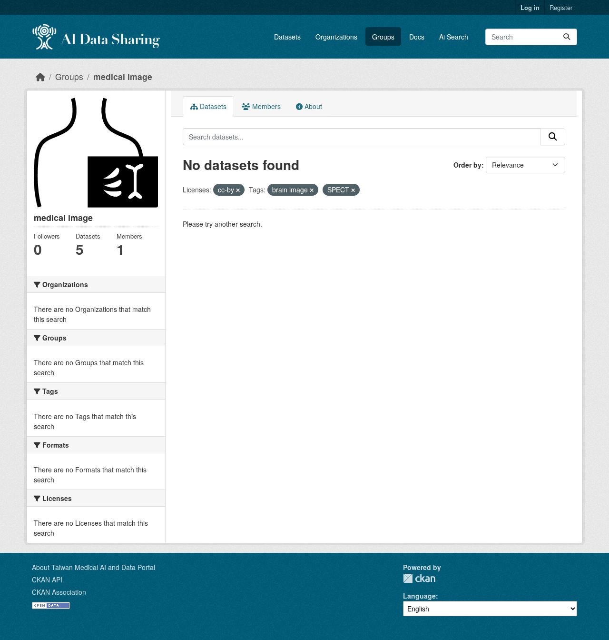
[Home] (40, 76)
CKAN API (47, 579)
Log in (530, 7)
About (312, 106)
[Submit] (566, 37)
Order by (467, 165)
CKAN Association (59, 592)
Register (561, 7)
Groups (383, 36)
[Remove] (238, 190)
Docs (416, 36)
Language (419, 595)
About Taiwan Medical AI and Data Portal (93, 567)
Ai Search (453, 36)
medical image (122, 76)
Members (265, 106)
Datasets (287, 36)
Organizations (336, 36)
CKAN (419, 578)
